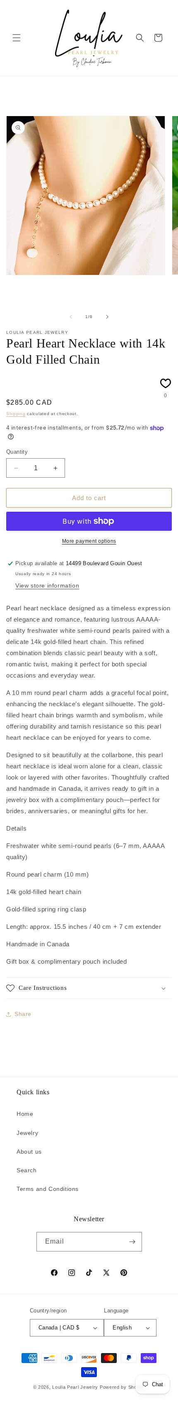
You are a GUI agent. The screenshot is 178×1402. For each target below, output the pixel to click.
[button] (16, 38)
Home (25, 1113)
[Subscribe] (132, 1241)
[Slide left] (71, 317)
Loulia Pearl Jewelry (75, 1387)
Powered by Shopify (122, 1387)
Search (27, 1170)
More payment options (89, 541)
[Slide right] (107, 317)
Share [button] (22, 1014)
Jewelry (27, 1133)
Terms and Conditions (48, 1189)
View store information (47, 585)
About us (29, 1151)
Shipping (16, 413)
